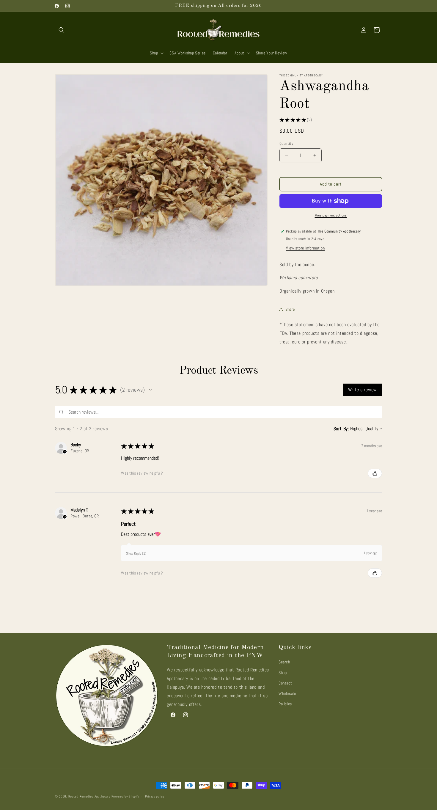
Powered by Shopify (125, 796)
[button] (61, 30)
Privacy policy (154, 796)
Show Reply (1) (136, 553)
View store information (305, 248)
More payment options (331, 215)
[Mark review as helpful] (375, 473)
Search (284, 662)
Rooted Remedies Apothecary (89, 796)
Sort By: (341, 429)
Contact (285, 682)
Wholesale (287, 693)
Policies (285, 703)
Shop (283, 672)
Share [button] (290, 309)
